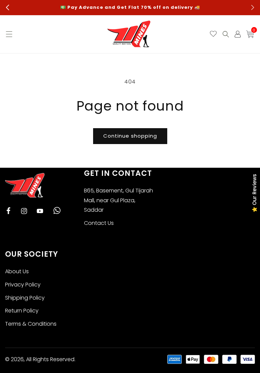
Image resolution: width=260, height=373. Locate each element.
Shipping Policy (25, 298)
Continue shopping (130, 135)
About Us (17, 271)
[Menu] (8, 34)
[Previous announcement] (7, 7)
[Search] (225, 34)
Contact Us (99, 223)
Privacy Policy (23, 284)
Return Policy (22, 310)
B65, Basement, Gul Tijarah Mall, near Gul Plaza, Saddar (118, 200)
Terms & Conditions (31, 324)
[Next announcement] (252, 7)
